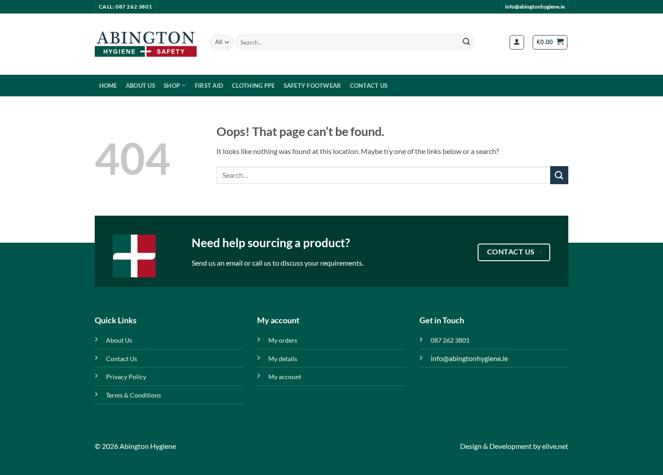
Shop (172, 85)
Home (108, 85)
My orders (282, 340)
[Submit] (466, 42)
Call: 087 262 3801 (125, 6)
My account (284, 376)
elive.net (555, 446)
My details (282, 358)
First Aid (209, 85)
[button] (517, 42)
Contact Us (369, 85)
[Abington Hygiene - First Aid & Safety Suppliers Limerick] (146, 44)
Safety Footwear (312, 85)
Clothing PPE (253, 85)
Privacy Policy (126, 376)
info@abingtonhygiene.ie (535, 6)
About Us (140, 85)
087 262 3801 (450, 340)
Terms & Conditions (133, 395)
